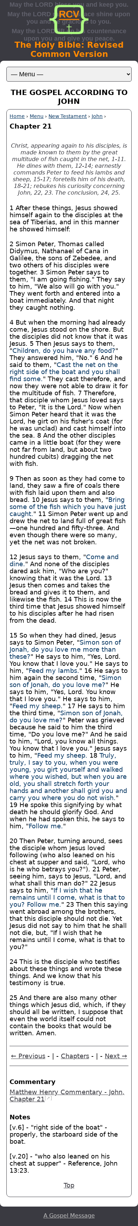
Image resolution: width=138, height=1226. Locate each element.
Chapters (75, 1056)
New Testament (67, 116)
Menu (37, 116)
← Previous (28, 1056)
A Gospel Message (69, 1215)
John (97, 116)
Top (69, 1185)
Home (17, 116)
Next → (116, 1056)
